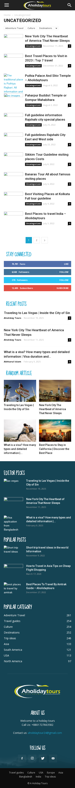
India (38, 776)
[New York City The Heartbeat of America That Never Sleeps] (13, 41)
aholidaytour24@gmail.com (45, 733)
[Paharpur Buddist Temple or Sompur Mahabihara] (13, 100)
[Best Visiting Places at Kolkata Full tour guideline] (13, 199)
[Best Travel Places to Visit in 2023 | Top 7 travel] (13, 61)
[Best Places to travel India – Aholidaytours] (13, 219)
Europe (51, 772)
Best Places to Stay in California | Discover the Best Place (54, 448)
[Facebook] (22, 758)
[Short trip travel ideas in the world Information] (13, 552)
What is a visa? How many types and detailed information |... (20, 448)
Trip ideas (50, 776)
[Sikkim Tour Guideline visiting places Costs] (13, 159)
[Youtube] (53, 758)
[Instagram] (32, 758)
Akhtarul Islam (12, 361)
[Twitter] (43, 758)
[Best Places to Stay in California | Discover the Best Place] (55, 430)
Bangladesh (25, 776)
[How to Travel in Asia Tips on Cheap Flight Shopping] (13, 570)
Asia (60, 772)
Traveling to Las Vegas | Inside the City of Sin (37, 313)
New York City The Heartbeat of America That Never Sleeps (52, 409)
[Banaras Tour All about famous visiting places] (13, 179)
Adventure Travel (14, 28)
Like (66, 263)
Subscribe (62, 288)
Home (7, 15)
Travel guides (16, 772)
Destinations (45, 28)
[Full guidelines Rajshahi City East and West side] (13, 140)
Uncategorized (33, 46)
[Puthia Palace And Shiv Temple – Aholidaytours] (13, 86)
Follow (63, 272)
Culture (31, 28)
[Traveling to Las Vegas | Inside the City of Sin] (20, 391)
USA (41, 772)
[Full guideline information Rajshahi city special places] (13, 120)
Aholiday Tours (12, 317)
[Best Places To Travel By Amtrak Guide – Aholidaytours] (13, 589)
